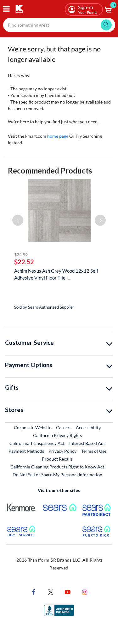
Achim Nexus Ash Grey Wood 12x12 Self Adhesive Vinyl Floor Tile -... (56, 274)
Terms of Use (93, 451)
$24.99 (21, 254)
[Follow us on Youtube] (67, 591)
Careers (64, 427)
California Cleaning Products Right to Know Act (57, 466)
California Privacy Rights (57, 435)
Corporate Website (33, 427)
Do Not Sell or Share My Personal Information (57, 474)
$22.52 (24, 261)
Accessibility (88, 427)
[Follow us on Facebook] (33, 591)
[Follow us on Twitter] (50, 591)
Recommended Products (50, 170)
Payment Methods (26, 451)
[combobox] (59, 25)
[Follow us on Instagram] (84, 591)
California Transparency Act (37, 443)
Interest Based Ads (87, 443)
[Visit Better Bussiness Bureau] (59, 609)
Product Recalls (57, 459)
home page (57, 136)
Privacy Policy (62, 451)
